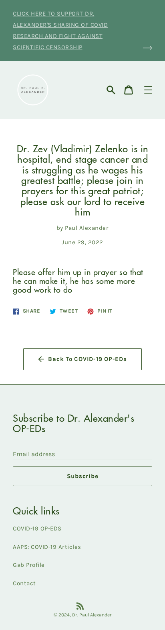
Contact (24, 583)
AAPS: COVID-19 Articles (47, 546)
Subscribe (83, 476)
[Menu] (148, 90)
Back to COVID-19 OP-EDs (87, 359)
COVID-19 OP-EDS (37, 528)
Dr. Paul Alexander (92, 615)
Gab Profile (29, 564)
